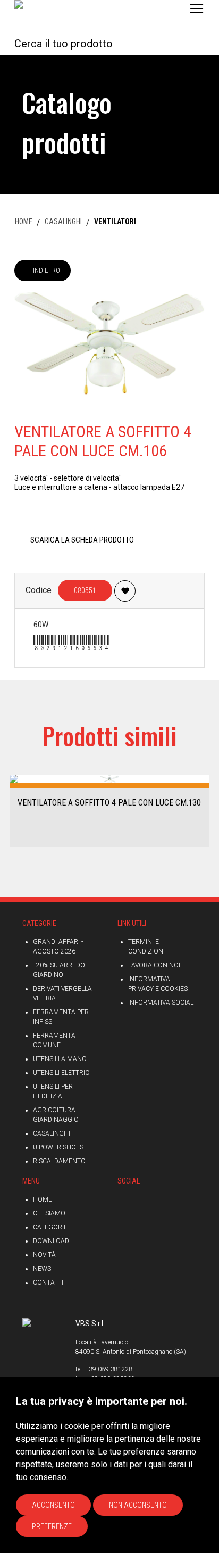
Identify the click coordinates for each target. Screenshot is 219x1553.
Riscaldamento (59, 1161)
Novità (44, 1255)
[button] (12, 810)
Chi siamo (49, 1213)
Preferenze (52, 1526)
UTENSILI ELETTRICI (62, 1073)
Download (51, 1241)
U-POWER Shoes (58, 1147)
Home (42, 1199)
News (42, 1268)
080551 (85, 590)
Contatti (48, 1282)
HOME (23, 221)
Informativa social (160, 1002)
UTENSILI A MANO (60, 1059)
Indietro (46, 270)
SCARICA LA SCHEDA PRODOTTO (82, 540)
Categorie (50, 1227)
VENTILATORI (115, 221)
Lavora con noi (154, 965)
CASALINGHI (63, 221)
